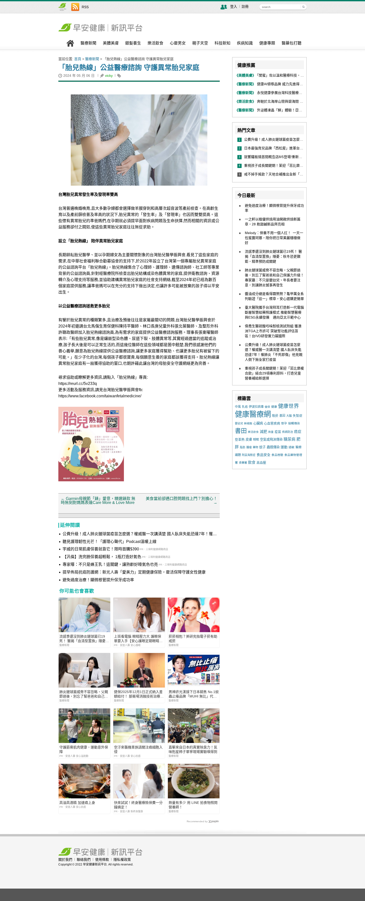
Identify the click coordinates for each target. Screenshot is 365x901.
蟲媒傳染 (273, 447)
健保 (267, 406)
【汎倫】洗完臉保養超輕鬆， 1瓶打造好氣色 (102, 557)
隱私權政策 (122, 859)
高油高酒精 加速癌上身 (77, 803)
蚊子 (262, 447)
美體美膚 (111, 43)
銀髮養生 (133, 43)
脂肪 (242, 447)
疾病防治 (287, 431)
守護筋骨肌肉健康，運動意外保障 (83, 749)
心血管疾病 (272, 423)
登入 (233, 6)
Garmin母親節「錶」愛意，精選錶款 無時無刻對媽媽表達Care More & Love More (98, 500)
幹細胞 (248, 423)
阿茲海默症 (249, 454)
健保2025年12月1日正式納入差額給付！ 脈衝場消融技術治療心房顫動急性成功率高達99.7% (139, 694)
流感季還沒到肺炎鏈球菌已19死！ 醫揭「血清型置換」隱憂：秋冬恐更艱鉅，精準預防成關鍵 (84, 638)
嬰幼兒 (239, 423)
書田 (241, 430)
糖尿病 (289, 439)
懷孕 (284, 423)
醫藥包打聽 (291, 43)
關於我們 (65, 859)
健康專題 (267, 43)
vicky (109, 76)
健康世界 (288, 406)
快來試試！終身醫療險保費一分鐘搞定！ (138, 805)
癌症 (297, 432)
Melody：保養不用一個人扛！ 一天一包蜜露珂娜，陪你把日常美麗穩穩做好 (274, 238)
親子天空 (200, 43)
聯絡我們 (84, 859)
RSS (85, 7)
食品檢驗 (277, 455)
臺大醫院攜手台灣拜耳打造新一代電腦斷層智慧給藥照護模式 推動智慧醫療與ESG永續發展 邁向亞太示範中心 (274, 312)
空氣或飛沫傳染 (271, 439)
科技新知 (222, 43)
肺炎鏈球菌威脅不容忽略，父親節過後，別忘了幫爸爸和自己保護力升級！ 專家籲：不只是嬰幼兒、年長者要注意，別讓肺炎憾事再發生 (84, 694)
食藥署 (243, 462)
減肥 (263, 432)
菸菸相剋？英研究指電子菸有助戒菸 (193, 638)
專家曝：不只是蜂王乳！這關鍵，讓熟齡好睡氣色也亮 (110, 564)
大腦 (289, 415)
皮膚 (249, 439)
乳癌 (245, 406)
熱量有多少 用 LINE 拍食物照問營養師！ (193, 805)
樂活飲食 (155, 43)
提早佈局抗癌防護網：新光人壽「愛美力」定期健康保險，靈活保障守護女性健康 (134, 572)
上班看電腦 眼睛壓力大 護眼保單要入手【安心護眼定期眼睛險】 (137, 638)
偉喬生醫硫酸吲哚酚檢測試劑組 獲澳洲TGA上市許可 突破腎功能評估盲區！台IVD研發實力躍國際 (273, 331)
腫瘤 (249, 447)
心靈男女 (178, 43)
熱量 (271, 431)
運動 (284, 447)
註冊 (245, 6)
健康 (274, 406)
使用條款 (102, 859)
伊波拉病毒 (256, 407)
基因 (282, 415)
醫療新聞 (88, 43)
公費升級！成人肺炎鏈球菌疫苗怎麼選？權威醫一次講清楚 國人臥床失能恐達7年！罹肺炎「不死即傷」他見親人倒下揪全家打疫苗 (140, 534)
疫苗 (278, 432)
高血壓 (261, 462)
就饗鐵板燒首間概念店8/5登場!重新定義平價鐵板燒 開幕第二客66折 (297, 157)
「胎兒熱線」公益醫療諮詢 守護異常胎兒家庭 (128, 68)
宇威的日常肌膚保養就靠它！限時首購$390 (101, 549)
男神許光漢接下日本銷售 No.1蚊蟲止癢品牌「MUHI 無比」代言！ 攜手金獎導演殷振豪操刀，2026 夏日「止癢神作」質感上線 (194, 694)
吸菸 (275, 415)
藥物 (255, 447)
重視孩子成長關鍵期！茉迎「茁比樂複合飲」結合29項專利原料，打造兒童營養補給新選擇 (274, 373)
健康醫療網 (253, 414)
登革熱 (240, 439)
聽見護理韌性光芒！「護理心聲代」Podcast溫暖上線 (109, 541)
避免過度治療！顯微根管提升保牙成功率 (98, 580)
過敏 (291, 447)
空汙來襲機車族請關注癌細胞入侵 (138, 749)
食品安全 (263, 455)
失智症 (297, 415)
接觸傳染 (294, 423)
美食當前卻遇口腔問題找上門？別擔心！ (181, 500)
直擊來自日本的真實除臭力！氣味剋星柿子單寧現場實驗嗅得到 (193, 749)
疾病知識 (245, 43)
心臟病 (258, 423)
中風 (238, 407)
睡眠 (256, 439)
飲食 (252, 462)
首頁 (77, 59)
